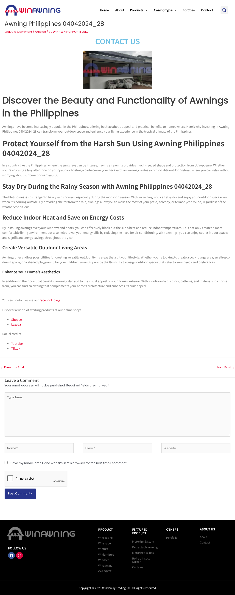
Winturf (103, 549)
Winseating (105, 537)
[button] (145, 10)
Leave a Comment (18, 32)
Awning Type (163, 10)
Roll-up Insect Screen (141, 559)
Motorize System (143, 541)
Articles (40, 32)
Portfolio (189, 10)
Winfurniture (106, 554)
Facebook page (49, 300)
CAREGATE (105, 571)
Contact (207, 10)
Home (104, 10)
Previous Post (12, 367)
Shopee (16, 319)
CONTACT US (117, 41)
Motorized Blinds (143, 552)
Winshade (104, 543)
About (119, 10)
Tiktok (15, 348)
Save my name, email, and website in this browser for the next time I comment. (69, 463)
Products (136, 10)
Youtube (17, 343)
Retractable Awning (145, 547)
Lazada (16, 324)
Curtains (137, 567)
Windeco (103, 560)
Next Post (226, 367)
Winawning (105, 565)
